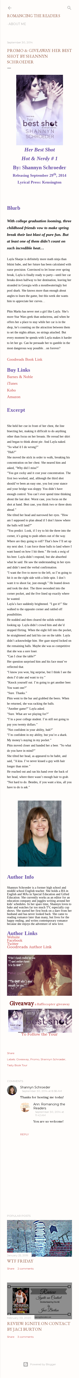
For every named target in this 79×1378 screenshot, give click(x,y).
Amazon (13, 397)
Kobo (11, 390)
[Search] (69, 7)
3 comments (26, 1336)
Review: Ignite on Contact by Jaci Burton (38, 1326)
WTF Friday (20, 1261)
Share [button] (10, 1053)
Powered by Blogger (43, 1364)
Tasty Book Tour (17, 1065)
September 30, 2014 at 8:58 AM (42, 1091)
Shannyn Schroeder (53, 1059)
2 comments (26, 1268)
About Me (17, 24)
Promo (34, 1059)
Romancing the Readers (33, 15)
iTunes (12, 383)
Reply (24, 1134)
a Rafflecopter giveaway (52, 1004)
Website (13, 937)
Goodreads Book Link (24, 359)
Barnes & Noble (20, 377)
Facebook (14, 940)
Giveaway (22, 1059)
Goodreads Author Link (29, 946)
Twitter (12, 943)
